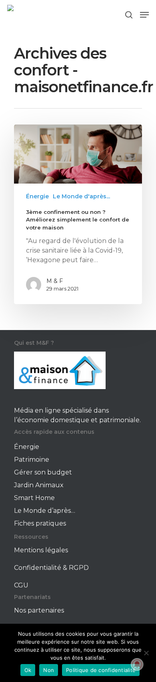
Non (48, 670)
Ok (28, 670)
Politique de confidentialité (101, 670)
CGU (21, 585)
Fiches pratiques (40, 523)
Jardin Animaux (39, 485)
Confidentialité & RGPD (51, 567)
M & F (54, 281)
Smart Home (34, 498)
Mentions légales (41, 550)
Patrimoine (31, 459)
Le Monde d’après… (44, 510)
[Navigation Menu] (144, 15)
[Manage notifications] (137, 664)
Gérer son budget (43, 472)
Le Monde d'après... (81, 196)
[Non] (146, 653)
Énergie (37, 196)
